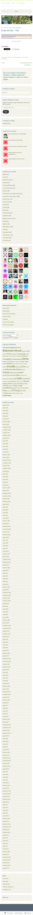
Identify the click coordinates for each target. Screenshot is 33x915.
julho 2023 (5, 507)
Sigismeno (5, 224)
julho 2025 (5, 441)
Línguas (5, 207)
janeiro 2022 (6, 556)
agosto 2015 (6, 769)
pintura (10, 385)
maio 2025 (5, 446)
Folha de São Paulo (13, 369)
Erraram (5, 191)
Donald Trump (24, 361)
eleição (4, 363)
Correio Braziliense (7, 188)
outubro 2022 (6, 532)
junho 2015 (5, 774)
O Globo (14, 383)
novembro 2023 (7, 496)
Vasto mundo (6, 235)
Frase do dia (17, 57)
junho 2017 (5, 708)
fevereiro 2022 (6, 554)
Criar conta (5, 878)
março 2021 (6, 584)
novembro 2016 (7, 727)
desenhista (18, 359)
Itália (17, 375)
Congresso (14, 354)
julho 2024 (5, 474)
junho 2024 (5, 477)
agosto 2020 (6, 603)
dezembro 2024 (7, 460)
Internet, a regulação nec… (15, 153)
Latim (7, 379)
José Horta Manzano (15, 27)
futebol (12, 372)
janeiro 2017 (6, 722)
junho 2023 (5, 510)
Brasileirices (6, 180)
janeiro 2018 (6, 689)
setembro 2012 (6, 865)
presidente (7, 388)
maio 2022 (5, 545)
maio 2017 (5, 711)
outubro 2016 (6, 730)
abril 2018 (5, 680)
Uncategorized (6, 232)
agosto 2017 (6, 703)
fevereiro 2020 (6, 620)
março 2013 (6, 849)
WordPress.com (7, 889)
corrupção (7, 359)
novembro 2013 (7, 827)
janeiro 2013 (6, 854)
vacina (21, 393)
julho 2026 (5, 408)
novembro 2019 (7, 628)
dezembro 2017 (7, 692)
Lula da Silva (26, 379)
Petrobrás (5, 385)
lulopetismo (5, 381)
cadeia (28, 351)
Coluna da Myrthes (7, 185)
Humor (4, 204)
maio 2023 (5, 512)
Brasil (18, 350)
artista (19, 347)
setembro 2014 (6, 799)
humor (21, 372)
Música (4, 210)
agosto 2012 (6, 868)
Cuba (12, 359)
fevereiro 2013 (6, 851)
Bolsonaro (9, 350)
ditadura (18, 361)
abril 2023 (5, 515)
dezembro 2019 (7, 625)
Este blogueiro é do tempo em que (11, 193)
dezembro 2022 (7, 526)
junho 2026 (5, 410)
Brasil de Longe (13, 3)
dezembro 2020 (7, 592)
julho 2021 (5, 573)
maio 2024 (5, 479)
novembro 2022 (7, 529)
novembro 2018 (7, 661)
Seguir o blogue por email (11, 100)
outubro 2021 (6, 565)
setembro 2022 (6, 534)
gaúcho (16, 372)
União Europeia (16, 393)
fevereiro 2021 (6, 587)
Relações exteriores (8, 218)
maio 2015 (5, 777)
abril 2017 (5, 714)
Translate (15, 338)
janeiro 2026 (6, 424)
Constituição (22, 354)
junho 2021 (5, 576)
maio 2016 (5, 744)
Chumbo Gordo (7, 316)
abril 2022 (5, 548)
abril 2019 (5, 647)
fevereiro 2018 (6, 686)
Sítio (3, 63)
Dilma (25, 358)
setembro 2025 (6, 435)
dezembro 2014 (7, 791)
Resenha (5, 221)
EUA (23, 366)
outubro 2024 (6, 465)
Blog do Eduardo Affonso (9, 314)
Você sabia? (6, 237)
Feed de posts (6, 884)
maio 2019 (5, 645)
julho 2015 (5, 771)
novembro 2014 (7, 794)
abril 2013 (5, 846)
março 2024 (6, 485)
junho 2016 (5, 741)
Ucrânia (10, 393)
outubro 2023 (6, 499)
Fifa (4, 369)
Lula (19, 378)
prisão (13, 388)
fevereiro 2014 (6, 818)
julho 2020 (5, 606)
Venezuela (7, 395)
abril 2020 (5, 614)
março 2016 (6, 749)
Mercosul (16, 381)
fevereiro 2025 (6, 454)
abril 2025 (5, 449)
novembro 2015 (7, 760)
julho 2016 (5, 738)
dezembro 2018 (7, 658)
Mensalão (11, 381)
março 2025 (6, 452)
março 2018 (6, 683)
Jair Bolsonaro (23, 375)
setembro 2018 (6, 667)
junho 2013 (5, 840)
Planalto (14, 385)
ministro (21, 381)
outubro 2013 (6, 829)
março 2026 (6, 419)
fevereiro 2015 (6, 785)
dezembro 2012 (7, 857)
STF (13, 390)
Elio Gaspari (24, 363)
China (9, 354)
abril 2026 (5, 416)
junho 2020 (5, 609)
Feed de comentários (8, 887)
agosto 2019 (6, 636)
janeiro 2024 (6, 490)
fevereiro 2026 (6, 421)
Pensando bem (6, 213)
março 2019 (6, 650)
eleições (9, 364)
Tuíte (4, 229)
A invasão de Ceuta (22, 146)
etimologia (18, 367)
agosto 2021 (6, 570)
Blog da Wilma (6, 311)
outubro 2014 (6, 796)
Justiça (4, 379)
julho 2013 (5, 838)
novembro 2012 (7, 860)
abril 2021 (5, 581)
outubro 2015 (6, 763)
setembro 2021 (6, 567)
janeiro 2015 (6, 788)
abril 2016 (5, 747)
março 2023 (6, 518)
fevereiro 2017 (6, 719)
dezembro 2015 (7, 758)
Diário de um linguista (8, 325)
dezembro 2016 (7, 725)
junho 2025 (5, 443)
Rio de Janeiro (25, 388)
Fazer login (5, 881)
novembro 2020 (7, 595)
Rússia (5, 390)
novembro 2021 (7, 562)
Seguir (5, 111)
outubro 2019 (6, 631)
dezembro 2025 (7, 427)
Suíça (17, 390)
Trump (5, 393)
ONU (18, 383)
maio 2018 (5, 678)
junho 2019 (5, 642)
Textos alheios (6, 226)
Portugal (19, 385)
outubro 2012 (6, 862)
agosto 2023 (6, 504)
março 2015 (6, 782)
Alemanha (6, 347)
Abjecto (5, 174)
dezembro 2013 (7, 824)
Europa (27, 367)
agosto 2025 (6, 438)
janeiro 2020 (6, 623)
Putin (19, 388)
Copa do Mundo (13, 356)
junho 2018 (5, 675)
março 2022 (6, 551)
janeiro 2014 (6, 821)
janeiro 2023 (6, 523)
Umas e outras (20, 159)
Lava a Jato (12, 379)
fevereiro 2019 (6, 653)
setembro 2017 (6, 700)
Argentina (13, 347)
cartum (4, 354)
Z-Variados (5, 240)
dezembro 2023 (7, 493)
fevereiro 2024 (6, 488)
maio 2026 (5, 413)
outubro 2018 (6, 664)
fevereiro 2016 (6, 752)
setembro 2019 (6, 634)
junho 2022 (5, 543)
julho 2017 (5, 705)
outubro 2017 (6, 697)
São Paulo (23, 391)
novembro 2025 (7, 430)
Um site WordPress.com (16, 903)
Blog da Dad (6, 308)
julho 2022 (5, 540)
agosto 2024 (6, 471)
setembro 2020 (6, 601)
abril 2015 (5, 780)
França (6, 372)
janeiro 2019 (6, 656)
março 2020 (6, 617)
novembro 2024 (7, 463)
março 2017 (6, 716)
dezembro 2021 (7, 559)
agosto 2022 (6, 537)
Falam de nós (6, 199)
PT (16, 388)
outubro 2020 (6, 598)
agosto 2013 (6, 835)
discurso (13, 361)
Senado (9, 390)
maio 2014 (5, 810)
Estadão (11, 366)
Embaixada (23, 134)
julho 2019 (5, 639)
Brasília (24, 351)
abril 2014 (5, 813)
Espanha (5, 367)
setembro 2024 (6, 468)
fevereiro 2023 (6, 521)
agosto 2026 (6, 405)
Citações (5, 182)
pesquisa (25, 383)
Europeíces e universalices (9, 196)
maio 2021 (5, 579)
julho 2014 (5, 805)
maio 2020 (5, 612)
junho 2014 (5, 807)
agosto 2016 (6, 736)
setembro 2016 (6, 733)
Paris (21, 383)
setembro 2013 (6, 832)
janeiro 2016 (6, 755)
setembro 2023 (6, 501)
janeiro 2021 (6, 590)
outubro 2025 (6, 432)
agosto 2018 (6, 669)
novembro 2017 (7, 694)
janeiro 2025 (6, 457)
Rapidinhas (5, 215)
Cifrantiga (5, 319)
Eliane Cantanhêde (16, 363)
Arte (4, 177)
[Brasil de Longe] (17, 24)
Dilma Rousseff (7, 361)
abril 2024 (5, 482)
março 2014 (6, 816)
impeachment (6, 375)
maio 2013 (5, 843)
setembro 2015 (6, 766)
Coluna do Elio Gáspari (8, 322)
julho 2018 (5, 672)
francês (23, 369)
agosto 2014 (6, 802)
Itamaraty (13, 375)
